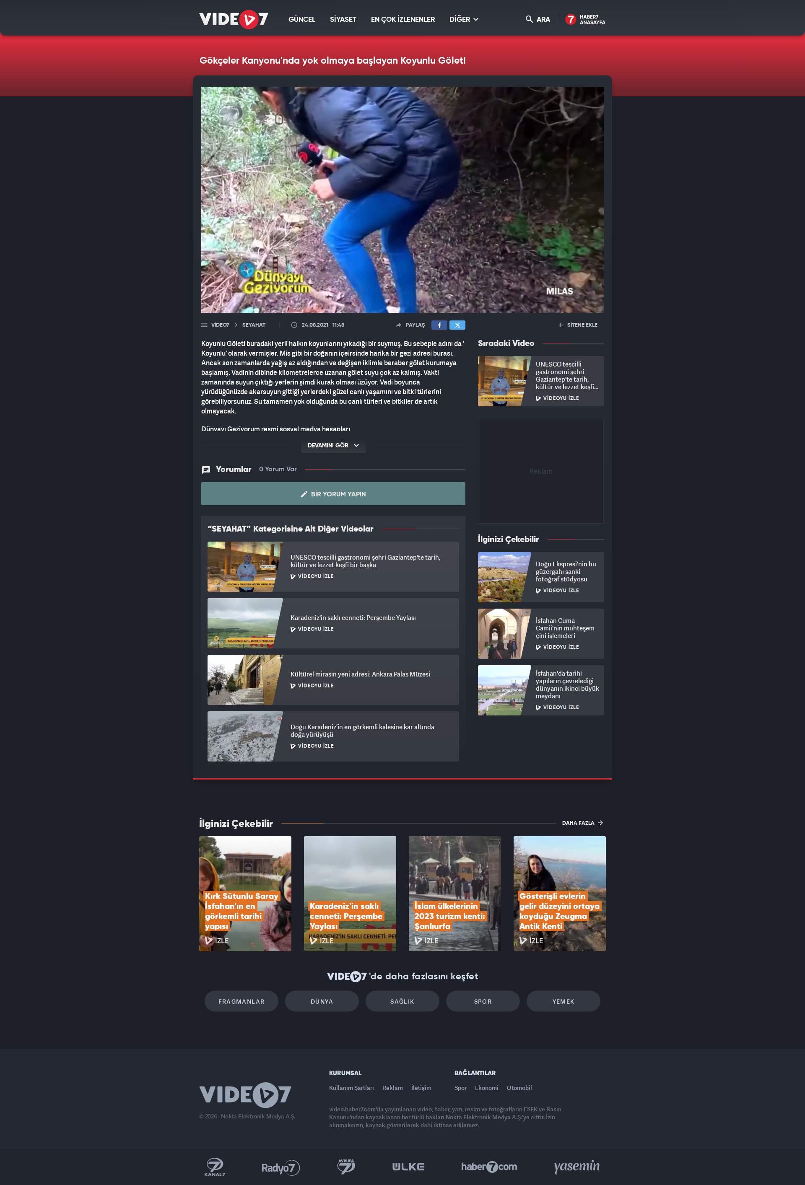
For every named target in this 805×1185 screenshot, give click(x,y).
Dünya (322, 1001)
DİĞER (460, 19)
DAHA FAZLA (579, 823)
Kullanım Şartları (351, 1088)
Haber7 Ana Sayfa (585, 20)
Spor (483, 1001)
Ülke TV (408, 1167)
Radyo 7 (281, 1167)
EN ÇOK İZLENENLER (403, 19)
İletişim (421, 1088)
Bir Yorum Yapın (337, 494)
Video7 (220, 325)
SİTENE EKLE (581, 325)
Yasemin (577, 1167)
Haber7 (489, 1167)
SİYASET (343, 19)
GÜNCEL (301, 19)
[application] (402, 200)
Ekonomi (487, 1088)
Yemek (564, 1001)
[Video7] (233, 19)
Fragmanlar (241, 1001)
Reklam (392, 1088)
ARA (542, 19)
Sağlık (402, 1001)
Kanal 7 (214, 1167)
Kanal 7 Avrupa (346, 1167)
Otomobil (519, 1088)
